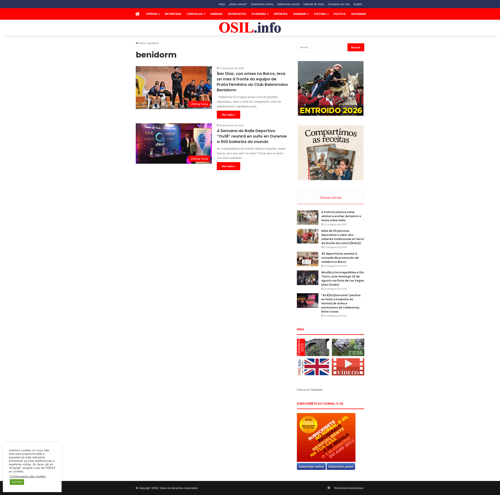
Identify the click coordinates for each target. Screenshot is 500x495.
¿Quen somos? (238, 4)
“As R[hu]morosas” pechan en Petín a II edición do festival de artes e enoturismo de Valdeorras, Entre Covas (341, 303)
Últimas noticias (331, 197)
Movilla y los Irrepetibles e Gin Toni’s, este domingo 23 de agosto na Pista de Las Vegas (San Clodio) (342, 278)
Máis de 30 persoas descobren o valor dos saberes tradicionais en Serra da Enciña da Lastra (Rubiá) (342, 237)
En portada (173, 13)
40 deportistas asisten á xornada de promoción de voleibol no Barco (340, 258)
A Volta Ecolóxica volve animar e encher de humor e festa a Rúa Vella (341, 216)
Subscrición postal (288, 4)
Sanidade (299, 13)
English (358, 4)
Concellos (195, 13)
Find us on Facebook (309, 389)
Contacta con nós (339, 4)
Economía (259, 13)
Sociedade (358, 13)
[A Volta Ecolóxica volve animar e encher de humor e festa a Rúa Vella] (307, 217)
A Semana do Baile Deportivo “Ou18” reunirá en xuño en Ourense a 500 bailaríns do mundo (252, 136)
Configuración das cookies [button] (28, 476)
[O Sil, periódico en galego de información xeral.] (250, 27)
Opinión (151, 13)
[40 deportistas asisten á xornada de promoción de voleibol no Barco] (307, 259)
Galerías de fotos (313, 4)
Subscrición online (262, 4)
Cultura (320, 13)
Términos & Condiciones (348, 488)
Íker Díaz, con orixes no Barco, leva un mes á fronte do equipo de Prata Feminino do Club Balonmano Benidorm (252, 82)
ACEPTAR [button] (17, 482)
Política (340, 13)
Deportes (281, 13)
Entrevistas (237, 13)
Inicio (222, 4)
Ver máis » (228, 114)
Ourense (216, 13)
